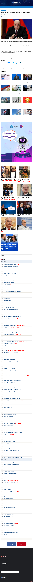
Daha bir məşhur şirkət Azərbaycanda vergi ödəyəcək (11, 532)
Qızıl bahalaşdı (6, 439)
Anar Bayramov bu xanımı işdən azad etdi (10, 500)
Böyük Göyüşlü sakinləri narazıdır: (14, 400)
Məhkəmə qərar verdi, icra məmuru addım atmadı (14, 325)
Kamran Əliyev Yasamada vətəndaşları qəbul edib (10, 414)
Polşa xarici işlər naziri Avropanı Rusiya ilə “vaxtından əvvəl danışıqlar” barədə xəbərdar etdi (16, 396)
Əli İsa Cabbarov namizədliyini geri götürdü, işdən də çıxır (11, 361)
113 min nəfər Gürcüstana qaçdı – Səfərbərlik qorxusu (11, 352)
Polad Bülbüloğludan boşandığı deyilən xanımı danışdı (8, 180)
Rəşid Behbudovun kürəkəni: (13, 327)
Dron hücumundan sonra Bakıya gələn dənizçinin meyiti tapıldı (12, 398)
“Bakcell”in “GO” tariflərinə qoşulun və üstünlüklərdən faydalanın (12, 380)
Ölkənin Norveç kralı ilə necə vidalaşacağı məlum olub (11, 391)
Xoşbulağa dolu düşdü (8, 284)
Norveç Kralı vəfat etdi (7, 409)
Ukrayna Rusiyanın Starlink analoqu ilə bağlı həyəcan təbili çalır (5, 94)
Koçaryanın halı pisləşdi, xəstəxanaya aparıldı (24, 230)
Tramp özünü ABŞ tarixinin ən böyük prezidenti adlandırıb (11, 450)
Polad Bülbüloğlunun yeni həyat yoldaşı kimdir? (8, 231)
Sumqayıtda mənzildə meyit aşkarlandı (9, 307)
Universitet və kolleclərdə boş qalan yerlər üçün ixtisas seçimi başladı (13, 432)
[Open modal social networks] (20, 63)
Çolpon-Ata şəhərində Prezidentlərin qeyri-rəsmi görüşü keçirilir (27, 106)
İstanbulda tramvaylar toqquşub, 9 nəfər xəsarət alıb (11, 266)
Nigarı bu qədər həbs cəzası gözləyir (9, 525)
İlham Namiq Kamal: (11, 452)
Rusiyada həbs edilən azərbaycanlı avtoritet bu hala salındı (24, 181)
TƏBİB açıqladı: (14, 350)
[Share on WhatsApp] (2, 63)
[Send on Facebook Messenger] (10, 63)
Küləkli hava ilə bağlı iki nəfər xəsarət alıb (9, 441)
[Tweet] (14, 63)
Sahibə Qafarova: (11, 302)
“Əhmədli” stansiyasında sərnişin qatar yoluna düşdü (11, 309)
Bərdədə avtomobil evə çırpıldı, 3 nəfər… (9, 498)
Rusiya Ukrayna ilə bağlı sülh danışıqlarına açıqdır (11, 462)
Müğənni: (13, 509)
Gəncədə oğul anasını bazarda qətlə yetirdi (9, 368)
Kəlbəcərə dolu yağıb (6, 336)
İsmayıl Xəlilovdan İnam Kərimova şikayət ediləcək (23, 215)
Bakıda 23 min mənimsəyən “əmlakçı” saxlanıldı (10, 273)
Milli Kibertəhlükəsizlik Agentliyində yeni (11, 523)
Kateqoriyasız (3, 10)
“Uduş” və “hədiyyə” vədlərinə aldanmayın (12, 423)
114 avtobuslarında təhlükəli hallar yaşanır (12, 334)
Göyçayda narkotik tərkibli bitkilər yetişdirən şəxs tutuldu (11, 443)
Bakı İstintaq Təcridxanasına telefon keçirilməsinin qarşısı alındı (12, 316)
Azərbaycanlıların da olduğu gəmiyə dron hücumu (11, 264)
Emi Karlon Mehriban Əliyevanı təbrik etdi (9, 507)
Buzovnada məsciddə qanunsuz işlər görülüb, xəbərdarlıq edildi (12, 389)
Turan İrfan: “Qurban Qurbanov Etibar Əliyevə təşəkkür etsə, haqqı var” (13, 345)
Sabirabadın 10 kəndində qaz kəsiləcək (9, 534)
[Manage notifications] (31, 581)
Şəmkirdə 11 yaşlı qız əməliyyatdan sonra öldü (10, 275)
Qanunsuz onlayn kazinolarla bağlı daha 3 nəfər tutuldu (15, 341)
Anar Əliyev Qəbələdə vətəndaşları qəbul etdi (11, 318)
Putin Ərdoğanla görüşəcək (7, 300)
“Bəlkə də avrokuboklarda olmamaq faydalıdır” (16, 375)
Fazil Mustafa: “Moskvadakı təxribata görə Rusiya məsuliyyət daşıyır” (13, 457)
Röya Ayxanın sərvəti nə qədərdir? (8, 416)
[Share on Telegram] (17, 63)
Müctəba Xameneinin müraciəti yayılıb (9, 282)
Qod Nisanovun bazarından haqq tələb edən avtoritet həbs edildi (8, 198)
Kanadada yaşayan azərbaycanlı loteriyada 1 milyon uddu (7, 215)
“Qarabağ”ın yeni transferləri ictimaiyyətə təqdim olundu (11, 464)
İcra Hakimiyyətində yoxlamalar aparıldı (9, 293)
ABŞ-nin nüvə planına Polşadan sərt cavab (9, 466)
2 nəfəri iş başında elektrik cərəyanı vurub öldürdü (10, 370)
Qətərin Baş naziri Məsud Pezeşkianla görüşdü (11, 482)
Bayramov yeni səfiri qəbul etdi (9, 496)
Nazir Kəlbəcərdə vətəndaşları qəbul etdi (10, 343)
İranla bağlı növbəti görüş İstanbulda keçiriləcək (10, 473)
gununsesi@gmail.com (4, 563)
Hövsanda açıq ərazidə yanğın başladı (9, 514)
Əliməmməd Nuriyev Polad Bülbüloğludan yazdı (10, 359)
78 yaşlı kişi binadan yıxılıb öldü (8, 448)
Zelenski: (14, 289)
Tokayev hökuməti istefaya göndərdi (8, 425)
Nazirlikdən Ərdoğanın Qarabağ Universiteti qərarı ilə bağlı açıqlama (13, 291)
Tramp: (11, 480)
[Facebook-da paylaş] (5, 63)
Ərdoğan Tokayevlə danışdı (7, 489)
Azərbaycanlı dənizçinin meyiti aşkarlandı (9, 471)
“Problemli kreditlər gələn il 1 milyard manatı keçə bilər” (11, 332)
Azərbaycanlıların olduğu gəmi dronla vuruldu (10, 505)
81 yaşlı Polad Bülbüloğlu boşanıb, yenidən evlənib (23, 198)
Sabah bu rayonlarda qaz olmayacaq (8, 516)
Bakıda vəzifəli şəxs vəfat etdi (9, 405)
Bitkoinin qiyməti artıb (7, 298)
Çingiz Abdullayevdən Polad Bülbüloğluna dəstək (11, 491)
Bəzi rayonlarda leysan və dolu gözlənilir (9, 382)
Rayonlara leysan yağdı (9, 434)
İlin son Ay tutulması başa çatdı (8, 407)
